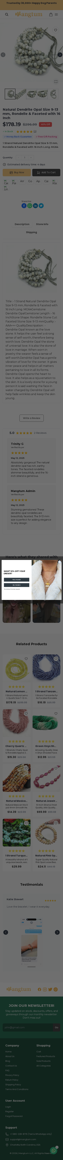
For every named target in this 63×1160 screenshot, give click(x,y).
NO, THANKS (16, 585)
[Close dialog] (59, 562)
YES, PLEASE (16, 579)
